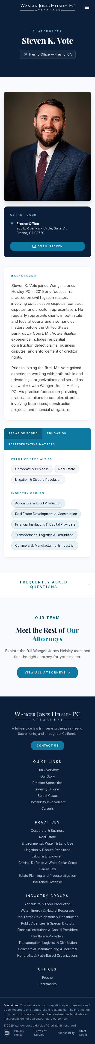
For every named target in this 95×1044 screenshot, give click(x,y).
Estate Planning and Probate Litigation (47, 875)
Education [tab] (57, 433)
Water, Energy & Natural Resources (47, 910)
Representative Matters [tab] (32, 444)
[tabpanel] (47, 503)
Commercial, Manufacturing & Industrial (44, 545)
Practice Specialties (47, 783)
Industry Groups (47, 789)
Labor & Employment (47, 856)
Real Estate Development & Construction (46, 514)
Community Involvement (47, 802)
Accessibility (66, 1033)
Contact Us (48, 745)
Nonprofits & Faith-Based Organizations (47, 955)
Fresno (47, 977)
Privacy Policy (19, 1032)
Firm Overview (48, 770)
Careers (48, 808)
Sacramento (48, 984)
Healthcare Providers (47, 936)
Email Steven (50, 246)
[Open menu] (86, 7)
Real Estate (66, 469)
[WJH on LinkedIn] (7, 1033)
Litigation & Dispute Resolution (38, 479)
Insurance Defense (47, 882)
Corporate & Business (32, 469)
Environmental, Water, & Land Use (47, 843)
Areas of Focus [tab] (23, 433)
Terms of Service (40, 1032)
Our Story (47, 776)
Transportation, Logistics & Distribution (44, 535)
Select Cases (48, 796)
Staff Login (83, 1032)
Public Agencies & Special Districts (47, 923)
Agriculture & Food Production (38, 503)
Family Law (47, 869)
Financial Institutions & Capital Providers (45, 524)
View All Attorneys (48, 672)
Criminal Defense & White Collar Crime (47, 863)
